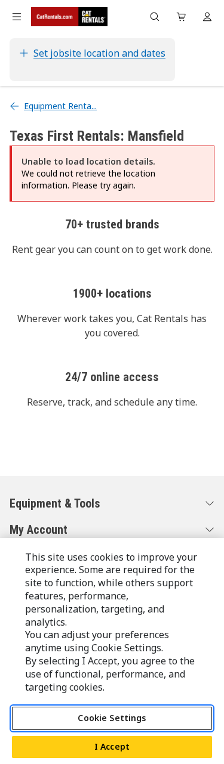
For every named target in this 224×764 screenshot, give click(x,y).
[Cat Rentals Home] (69, 16)
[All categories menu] (17, 17)
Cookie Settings (112, 717)
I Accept (112, 746)
